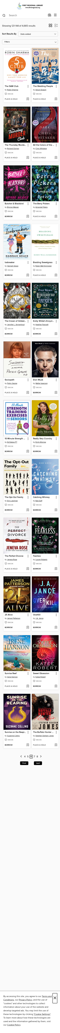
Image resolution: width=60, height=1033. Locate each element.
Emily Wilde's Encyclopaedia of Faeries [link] (44, 321)
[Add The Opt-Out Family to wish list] (27, 510)
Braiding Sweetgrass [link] (42, 262)
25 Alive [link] (9, 615)
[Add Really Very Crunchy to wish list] (56, 451)
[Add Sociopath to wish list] (27, 393)
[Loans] (49, 15)
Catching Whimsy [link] (41, 497)
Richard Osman (13, 148)
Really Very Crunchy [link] (42, 438)
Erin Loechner (12, 501)
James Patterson (13, 618)
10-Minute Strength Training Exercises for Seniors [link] (16, 438)
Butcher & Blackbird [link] (14, 203)
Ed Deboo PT (12, 442)
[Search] (4, 15)
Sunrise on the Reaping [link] (16, 732)
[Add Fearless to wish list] (56, 569)
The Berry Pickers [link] (41, 203)
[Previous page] (21, 756)
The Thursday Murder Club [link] (16, 145)
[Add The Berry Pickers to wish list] (56, 216)
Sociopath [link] (9, 380)
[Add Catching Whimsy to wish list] (56, 510)
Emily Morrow (40, 442)
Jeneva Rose (12, 559)
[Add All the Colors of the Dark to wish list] (56, 158)
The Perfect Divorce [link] (14, 556)
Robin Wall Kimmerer (43, 266)
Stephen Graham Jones (44, 736)
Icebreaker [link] (10, 262)
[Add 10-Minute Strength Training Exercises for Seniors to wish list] (27, 451)
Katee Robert (40, 677)
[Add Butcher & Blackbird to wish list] (27, 216)
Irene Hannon (12, 677)
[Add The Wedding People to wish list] (56, 99)
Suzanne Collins (13, 736)
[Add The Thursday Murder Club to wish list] (27, 158)
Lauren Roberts (41, 559)
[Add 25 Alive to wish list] (27, 627)
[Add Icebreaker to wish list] (27, 275)
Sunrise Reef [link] (11, 673)
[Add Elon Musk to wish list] (56, 393)
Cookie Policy (13, 1024)
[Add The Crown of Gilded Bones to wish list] (27, 334)
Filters (7, 42)
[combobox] (24, 15)
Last (38, 763)
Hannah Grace (12, 266)
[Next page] (41, 756)
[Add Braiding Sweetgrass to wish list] (56, 275)
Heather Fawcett (41, 325)
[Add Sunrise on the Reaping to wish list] (27, 745)
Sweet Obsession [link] (41, 673)
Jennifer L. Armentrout (16, 325)
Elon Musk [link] (38, 380)
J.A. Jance (39, 618)
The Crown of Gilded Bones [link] (16, 321)
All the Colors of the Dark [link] (44, 145)
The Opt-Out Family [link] (14, 497)
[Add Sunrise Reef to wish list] (27, 686)
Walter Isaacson (41, 383)
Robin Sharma (12, 90)
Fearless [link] (37, 556)
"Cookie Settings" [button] (42, 1014)
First (24, 763)
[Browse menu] (55, 15)
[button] (50, 26)
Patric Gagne (12, 383)
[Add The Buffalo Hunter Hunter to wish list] (56, 745)
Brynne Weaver (13, 207)
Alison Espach (40, 90)
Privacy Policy (25, 999)
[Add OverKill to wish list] (56, 627)
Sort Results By (9, 34)
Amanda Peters (41, 207)
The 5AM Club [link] (11, 86)
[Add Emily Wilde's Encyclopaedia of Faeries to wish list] (56, 334)
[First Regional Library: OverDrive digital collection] (30, 5)
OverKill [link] (36, 615)
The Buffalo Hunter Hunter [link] (44, 732)
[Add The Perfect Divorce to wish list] (27, 569)
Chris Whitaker (41, 148)
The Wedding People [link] (43, 86)
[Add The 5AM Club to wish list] (27, 99)
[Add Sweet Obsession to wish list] (56, 686)
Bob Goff (38, 501)
